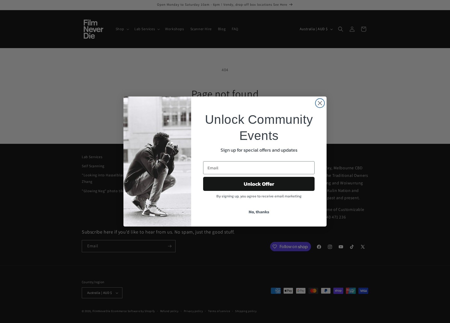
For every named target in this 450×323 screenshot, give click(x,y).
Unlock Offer (259, 184)
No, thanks (259, 212)
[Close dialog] (319, 103)
